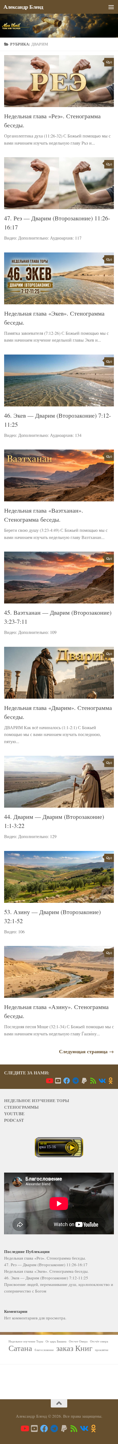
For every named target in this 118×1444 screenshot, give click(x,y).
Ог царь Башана (56, 1341)
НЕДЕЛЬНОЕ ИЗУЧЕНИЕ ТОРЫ (36, 1100)
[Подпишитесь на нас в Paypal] (84, 1080)
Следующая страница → (86, 1051)
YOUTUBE (14, 1114)
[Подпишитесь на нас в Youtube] (49, 1080)
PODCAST (14, 1120)
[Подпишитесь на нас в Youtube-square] (58, 1080)
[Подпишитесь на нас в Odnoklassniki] (110, 1080)
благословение (44, 1350)
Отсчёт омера (99, 1341)
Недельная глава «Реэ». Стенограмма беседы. (45, 1258)
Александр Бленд (23, 7)
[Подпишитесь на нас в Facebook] (66, 1080)
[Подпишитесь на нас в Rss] (93, 1080)
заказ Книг (74, 1348)
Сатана (20, 1348)
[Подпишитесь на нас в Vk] (102, 1080)
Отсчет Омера (78, 1341)
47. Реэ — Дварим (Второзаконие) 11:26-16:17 (46, 1264)
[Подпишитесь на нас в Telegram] (75, 1080)
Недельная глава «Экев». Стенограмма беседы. (46, 1271)
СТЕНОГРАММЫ (21, 1107)
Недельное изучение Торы (26, 1341)
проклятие (101, 1350)
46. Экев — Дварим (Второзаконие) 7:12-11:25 (46, 1277)
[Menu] (111, 7)
